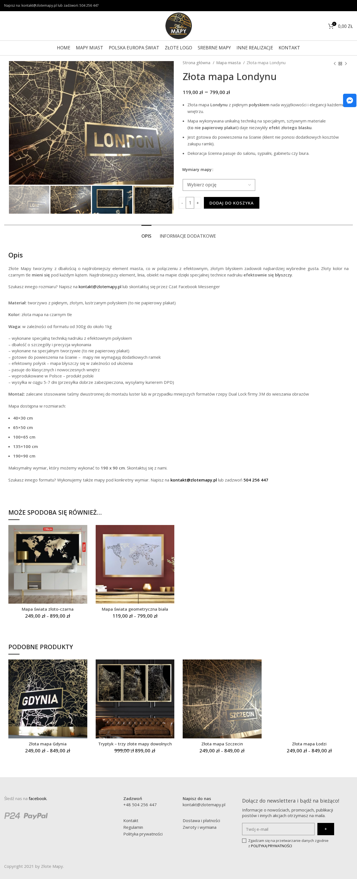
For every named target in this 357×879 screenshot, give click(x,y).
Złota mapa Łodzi (309, 743)
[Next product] (346, 64)
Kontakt (130, 820)
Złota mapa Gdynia (48, 743)
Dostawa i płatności (201, 820)
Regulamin (133, 827)
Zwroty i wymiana (199, 827)
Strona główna (197, 62)
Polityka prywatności (143, 834)
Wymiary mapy (197, 169)
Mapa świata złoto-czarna (48, 609)
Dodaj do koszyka (231, 203)
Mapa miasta (229, 62)
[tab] (146, 233)
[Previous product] (334, 64)
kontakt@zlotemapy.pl (100, 286)
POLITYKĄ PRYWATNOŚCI (271, 845)
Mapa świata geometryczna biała (135, 609)
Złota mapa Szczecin (222, 743)
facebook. (38, 798)
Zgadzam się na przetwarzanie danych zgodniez (288, 843)
